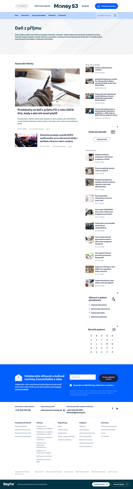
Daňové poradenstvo (99, 317)
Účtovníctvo (25, 15)
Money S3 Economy (22, 430)
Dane (16, 15)
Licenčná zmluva (112, 472)
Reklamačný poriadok (82, 472)
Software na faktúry (44, 456)
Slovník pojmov (85, 446)
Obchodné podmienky (98, 472)
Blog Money (62, 423)
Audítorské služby (98, 313)
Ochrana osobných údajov (54, 472)
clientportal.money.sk (51, 410)
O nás (103, 433)
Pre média (105, 436)
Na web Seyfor (119, 484)
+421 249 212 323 (74, 410)
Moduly (39, 423)
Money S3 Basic (21, 426)
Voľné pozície (99, 484)
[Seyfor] (8, 484)
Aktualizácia (84, 430)
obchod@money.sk (75, 412)
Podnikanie (51, 15)
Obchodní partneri (108, 430)
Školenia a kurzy (85, 440)
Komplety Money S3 (23, 423)
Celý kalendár (102, 139)
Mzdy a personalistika (38, 15)
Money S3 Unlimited (23, 436)
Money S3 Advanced (23, 433)
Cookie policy (68, 472)
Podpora (82, 423)
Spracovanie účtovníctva (100, 309)
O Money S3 (62, 15)
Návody (82, 426)
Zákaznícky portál (86, 443)
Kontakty (104, 423)
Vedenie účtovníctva (99, 305)
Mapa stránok (39, 472)
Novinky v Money (64, 440)
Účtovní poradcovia (109, 426)
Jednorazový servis (87, 433)
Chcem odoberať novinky (108, 378)
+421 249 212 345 (23, 410)
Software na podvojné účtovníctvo (41, 445)
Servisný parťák (85, 436)
